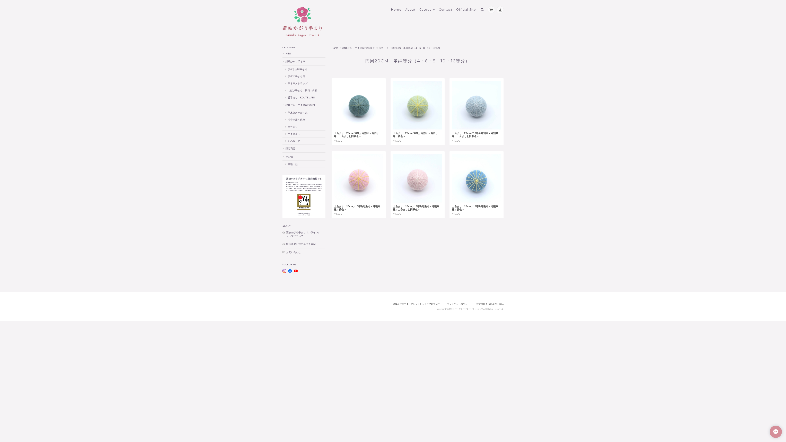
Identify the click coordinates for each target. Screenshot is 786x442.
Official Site (466, 9)
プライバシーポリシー (458, 304)
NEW (288, 53)
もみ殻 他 (294, 141)
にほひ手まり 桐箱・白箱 (302, 90)
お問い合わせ (293, 252)
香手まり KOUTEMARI (301, 97)
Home (396, 9)
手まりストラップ (297, 83)
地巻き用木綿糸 (296, 119)
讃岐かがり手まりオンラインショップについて (303, 234)
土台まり (381, 48)
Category (427, 9)
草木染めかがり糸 (297, 112)
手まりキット (295, 134)
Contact (445, 9)
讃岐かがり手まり (295, 61)
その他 (289, 156)
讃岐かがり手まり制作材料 (357, 48)
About (410, 9)
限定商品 (290, 148)
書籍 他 (293, 164)
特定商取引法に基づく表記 (301, 244)
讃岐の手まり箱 (296, 76)
